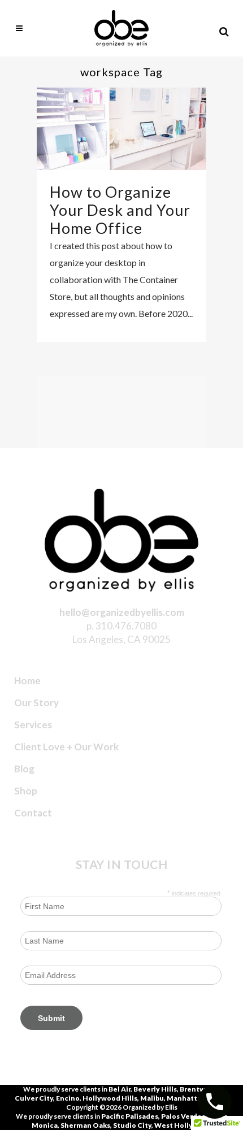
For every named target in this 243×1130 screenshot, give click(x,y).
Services (33, 725)
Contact (33, 813)
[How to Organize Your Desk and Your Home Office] (121, 129)
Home (27, 680)
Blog (24, 769)
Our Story (36, 703)
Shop (25, 791)
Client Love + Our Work (66, 747)
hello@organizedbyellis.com (121, 612)
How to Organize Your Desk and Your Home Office (120, 209)
